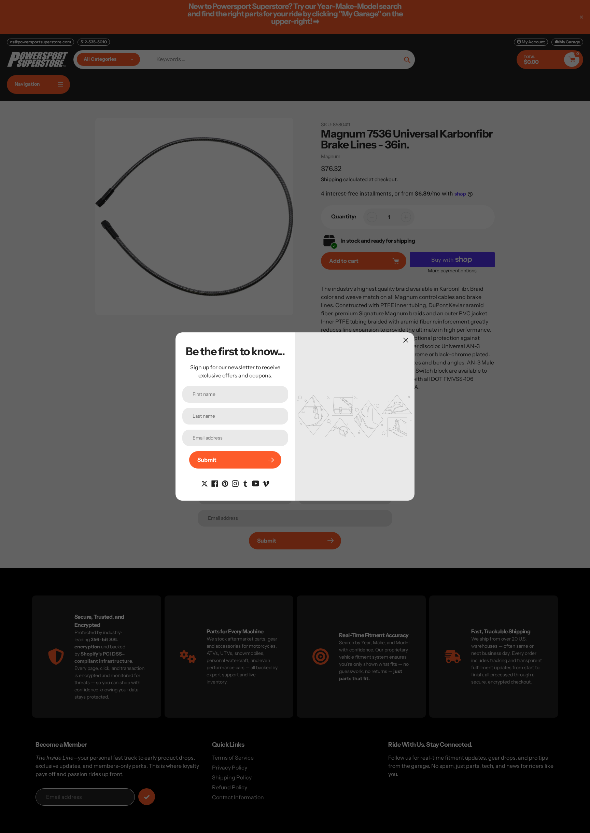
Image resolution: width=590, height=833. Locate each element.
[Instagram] (235, 482)
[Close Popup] (406, 340)
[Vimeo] (266, 482)
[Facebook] (214, 482)
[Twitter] (204, 482)
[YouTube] (255, 482)
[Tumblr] (245, 482)
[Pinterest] (225, 482)
